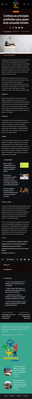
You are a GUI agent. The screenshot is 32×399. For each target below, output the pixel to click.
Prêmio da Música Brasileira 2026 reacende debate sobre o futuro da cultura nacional (10, 192)
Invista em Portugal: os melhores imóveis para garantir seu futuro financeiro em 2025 (15, 296)
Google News (7, 269)
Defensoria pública (22, 241)
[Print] (22, 27)
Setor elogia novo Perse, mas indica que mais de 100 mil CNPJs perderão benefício (15, 303)
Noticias (16, 11)
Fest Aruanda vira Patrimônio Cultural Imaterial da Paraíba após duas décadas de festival (20, 384)
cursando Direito (11, 241)
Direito (10, 244)
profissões (5, 253)
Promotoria (11, 253)
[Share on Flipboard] (16, 27)
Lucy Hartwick (7, 31)
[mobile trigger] (3, 4)
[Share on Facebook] (10, 27)
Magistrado (5, 246)
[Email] (19, 27)
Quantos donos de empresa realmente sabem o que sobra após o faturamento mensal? (19, 370)
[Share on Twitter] (13, 27)
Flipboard (6, 265)
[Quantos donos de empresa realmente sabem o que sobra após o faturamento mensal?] (7, 371)
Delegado (4, 244)
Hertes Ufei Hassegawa (19, 244)
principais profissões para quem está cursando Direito (15, 249)
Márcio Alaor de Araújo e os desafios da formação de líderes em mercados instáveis (15, 290)
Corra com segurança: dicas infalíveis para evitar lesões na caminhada (15, 283)
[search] (24, 4)
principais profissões (15, 246)
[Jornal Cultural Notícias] (16, 4)
